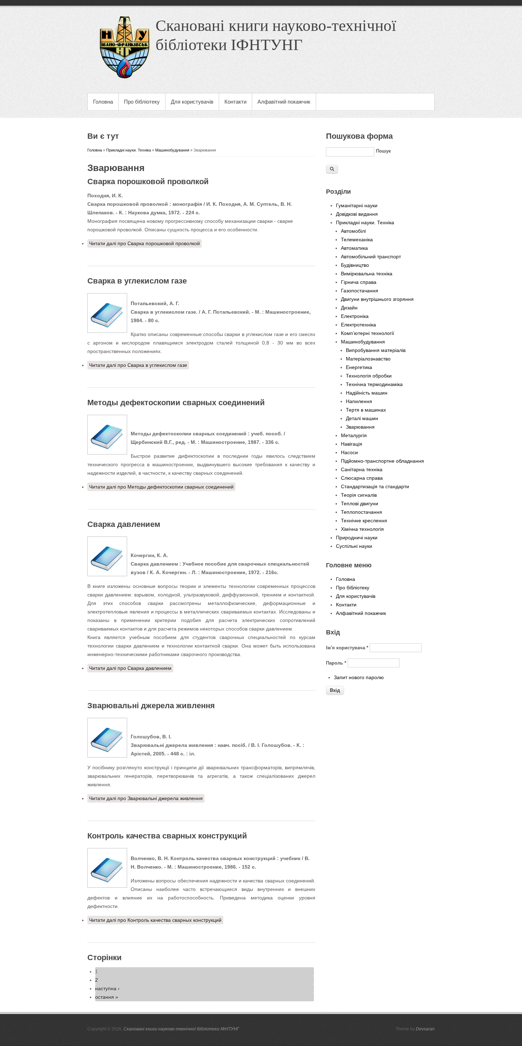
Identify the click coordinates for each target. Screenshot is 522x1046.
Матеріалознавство (368, 359)
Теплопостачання (361, 512)
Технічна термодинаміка (374, 384)
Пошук (383, 151)
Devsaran (425, 1028)
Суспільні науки (354, 546)
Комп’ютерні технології (367, 333)
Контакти (235, 102)
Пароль (336, 663)
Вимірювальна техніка (366, 273)
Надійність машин (366, 393)
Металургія (354, 435)
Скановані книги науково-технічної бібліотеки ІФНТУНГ (181, 1028)
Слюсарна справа (362, 478)
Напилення (359, 401)
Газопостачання (359, 290)
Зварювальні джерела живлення (151, 705)
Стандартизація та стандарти (375, 486)
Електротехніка (358, 324)
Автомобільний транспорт (371, 256)
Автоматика (354, 248)
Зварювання (360, 427)
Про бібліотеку (142, 102)
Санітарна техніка (361, 469)
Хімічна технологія (362, 529)
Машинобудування (172, 150)
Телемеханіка (357, 239)
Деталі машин (362, 418)
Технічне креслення (364, 520)
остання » (106, 997)
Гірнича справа (358, 282)
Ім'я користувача (347, 647)
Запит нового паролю (359, 677)
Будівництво (355, 265)
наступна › (107, 988)
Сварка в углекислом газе (137, 280)
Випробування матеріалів (376, 350)
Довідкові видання (357, 214)
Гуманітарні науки (356, 205)
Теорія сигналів (359, 495)
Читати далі (144, 243)
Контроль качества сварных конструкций (167, 835)
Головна (103, 102)
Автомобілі (353, 231)
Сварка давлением (123, 524)
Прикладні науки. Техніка (128, 150)
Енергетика (359, 367)
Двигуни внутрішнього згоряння (377, 299)
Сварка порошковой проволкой (148, 181)
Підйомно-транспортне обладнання (382, 461)
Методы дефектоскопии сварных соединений (176, 402)
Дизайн (349, 307)
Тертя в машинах (366, 410)
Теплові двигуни (359, 503)
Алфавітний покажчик (283, 102)
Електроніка (355, 316)
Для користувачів (192, 102)
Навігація (351, 444)
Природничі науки (356, 537)
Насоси (349, 452)
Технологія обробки (369, 376)
